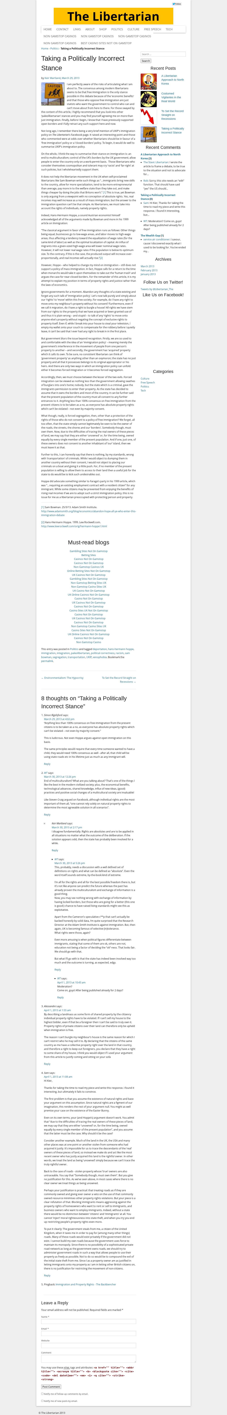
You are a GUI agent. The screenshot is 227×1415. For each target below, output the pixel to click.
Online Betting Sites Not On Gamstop (88, 571)
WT (45, 773)
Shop (103, 29)
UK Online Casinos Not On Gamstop (88, 594)
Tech (169, 29)
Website (45, 1340)
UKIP (89, 657)
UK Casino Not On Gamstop (89, 590)
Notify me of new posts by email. (61, 1401)
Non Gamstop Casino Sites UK (88, 586)
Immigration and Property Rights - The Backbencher (86, 1284)
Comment (46, 1352)
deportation (100, 649)
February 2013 (149, 270)
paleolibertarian (80, 653)
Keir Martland (53, 78)
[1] (104, 192)
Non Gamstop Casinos (60, 36)
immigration (48, 653)
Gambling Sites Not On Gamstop (89, 551)
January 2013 (148, 274)
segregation (60, 657)
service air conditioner (156, 239)
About (90, 29)
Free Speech (152, 29)
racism (120, 653)
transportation (76, 657)
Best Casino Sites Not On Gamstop (106, 43)
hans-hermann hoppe (121, 649)
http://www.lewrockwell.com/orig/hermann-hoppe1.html (74, 526)
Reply (47, 764)
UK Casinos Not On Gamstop (88, 575)
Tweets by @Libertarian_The (157, 289)
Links (77, 29)
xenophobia (100, 657)
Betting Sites (88, 555)
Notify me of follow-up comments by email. (66, 1393)
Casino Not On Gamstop (89, 598)
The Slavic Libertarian (155, 162)
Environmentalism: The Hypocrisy (62, 678)
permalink (47, 661)
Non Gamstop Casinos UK (89, 567)
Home (48, 29)
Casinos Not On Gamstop (88, 559)
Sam (146, 203)
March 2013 (147, 266)
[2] (101, 258)
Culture (133, 29)
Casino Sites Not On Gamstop (88, 630)
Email (45, 1328)
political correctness (103, 653)
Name (45, 1316)
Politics (117, 29)
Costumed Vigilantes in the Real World (171, 97)
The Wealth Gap (150, 235)
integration (63, 653)
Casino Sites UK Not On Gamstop (88, 610)
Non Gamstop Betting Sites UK (88, 582)
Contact (62, 29)
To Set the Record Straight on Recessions (172, 115)
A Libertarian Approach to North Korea (172, 79)
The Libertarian (113, 16)
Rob (145, 180)
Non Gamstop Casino (88, 642)
